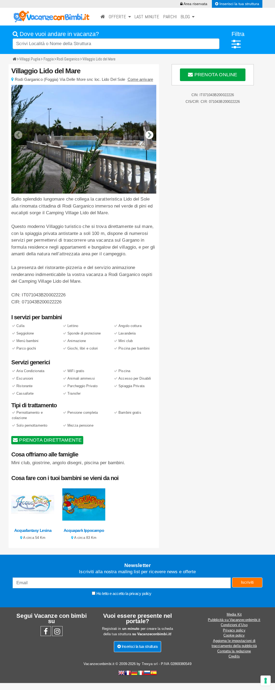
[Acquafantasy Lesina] (32, 504)
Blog (186, 16)
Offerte (118, 16)
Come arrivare (140, 79)
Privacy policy (234, 630)
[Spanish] (153, 673)
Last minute (147, 16)
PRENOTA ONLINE (215, 74)
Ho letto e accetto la (123, 593)
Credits (234, 656)
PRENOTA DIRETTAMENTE (50, 440)
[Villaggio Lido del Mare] (83, 139)
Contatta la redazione (234, 651)
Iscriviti (247, 582)
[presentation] (18, 131)
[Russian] (147, 673)
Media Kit (234, 614)
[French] (128, 673)
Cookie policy (234, 635)
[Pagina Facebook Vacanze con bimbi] (46, 633)
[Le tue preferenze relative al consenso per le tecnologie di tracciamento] (265, 681)
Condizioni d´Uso (234, 625)
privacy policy (140, 593)
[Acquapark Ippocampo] (83, 504)
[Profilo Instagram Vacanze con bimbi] (57, 633)
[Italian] (141, 673)
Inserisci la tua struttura (238, 4)
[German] (134, 673)
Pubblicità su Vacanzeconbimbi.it (234, 620)
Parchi (170, 16)
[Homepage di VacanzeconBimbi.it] (103, 16)
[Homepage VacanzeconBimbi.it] (52, 16)
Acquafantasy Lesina (32, 530)
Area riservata (195, 4)
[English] (121, 673)
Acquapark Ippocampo (84, 530)
